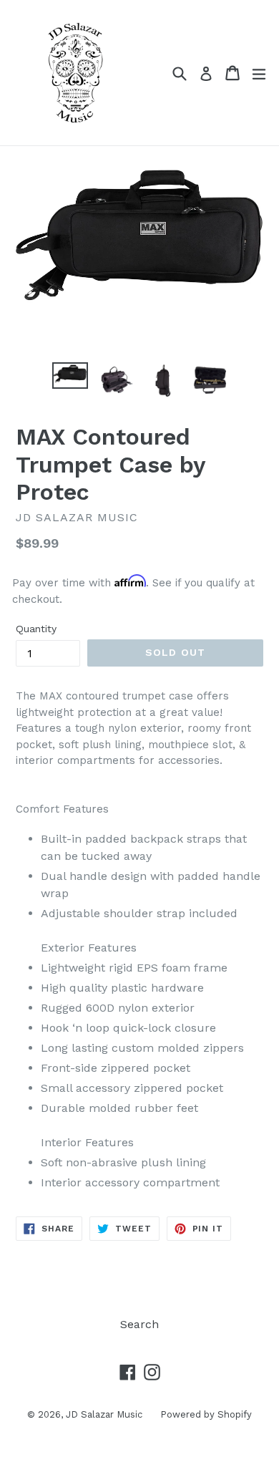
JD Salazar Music (104, 1414)
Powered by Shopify (206, 1414)
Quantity (36, 628)
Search (139, 1324)
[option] (69, 375)
